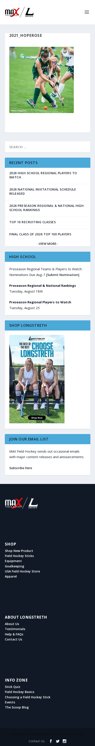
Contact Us (13, 639)
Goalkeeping (14, 566)
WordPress (77, 734)
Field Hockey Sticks (19, 556)
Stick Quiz (12, 687)
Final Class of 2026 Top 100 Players (40, 234)
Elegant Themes (39, 734)
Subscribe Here (20, 468)
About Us (12, 624)
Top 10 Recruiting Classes (32, 222)
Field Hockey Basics (19, 692)
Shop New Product (19, 551)
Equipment (13, 561)
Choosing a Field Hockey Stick (27, 697)
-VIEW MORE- (48, 244)
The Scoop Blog (17, 707)
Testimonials (15, 629)
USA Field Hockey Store (22, 571)
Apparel (11, 576)
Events (10, 702)
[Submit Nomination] (62, 275)
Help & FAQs (14, 634)
